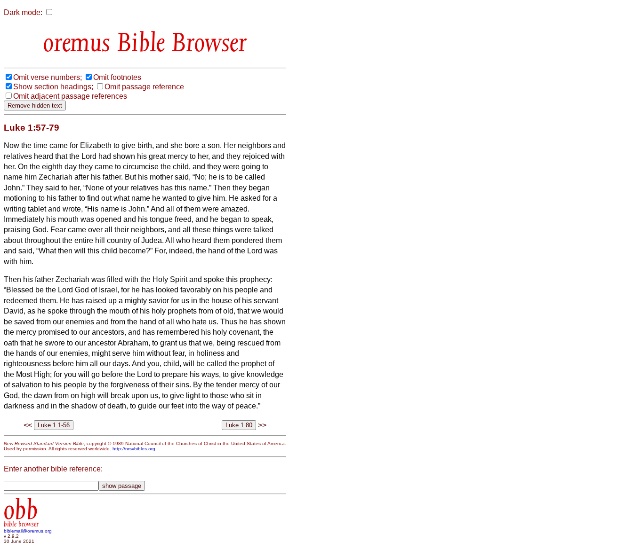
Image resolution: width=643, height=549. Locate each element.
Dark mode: (23, 12)
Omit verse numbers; (47, 77)
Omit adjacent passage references (70, 96)
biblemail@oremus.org (28, 530)
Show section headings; (53, 87)
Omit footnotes (117, 77)
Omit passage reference (144, 87)
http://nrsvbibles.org (134, 448)
